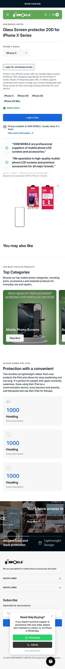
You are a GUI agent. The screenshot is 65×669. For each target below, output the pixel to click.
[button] (7, 14)
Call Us (34, 644)
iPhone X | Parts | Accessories (34, 173)
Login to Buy (32, 117)
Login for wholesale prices (18, 67)
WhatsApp (34, 637)
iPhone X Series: (11, 47)
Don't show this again (32, 650)
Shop (14, 173)
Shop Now (15, 338)
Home (6, 173)
